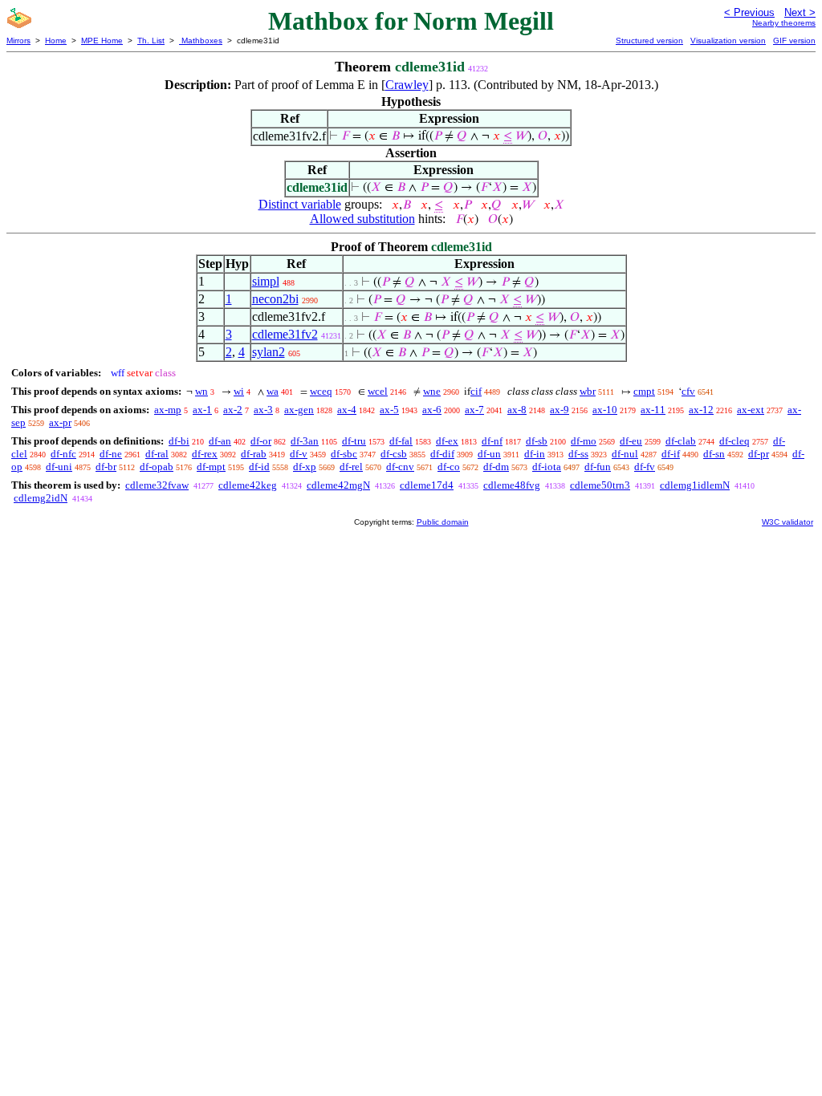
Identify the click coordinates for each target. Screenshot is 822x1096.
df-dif (442, 454)
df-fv (644, 467)
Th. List (151, 40)
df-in (534, 454)
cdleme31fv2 (285, 334)
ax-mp (167, 410)
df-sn (714, 454)
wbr (588, 391)
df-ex (447, 441)
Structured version (649, 40)
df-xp (304, 467)
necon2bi (275, 299)
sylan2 (268, 352)
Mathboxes (200, 40)
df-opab (156, 467)
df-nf (492, 441)
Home (56, 40)
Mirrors (18, 40)
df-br (106, 467)
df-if (670, 454)
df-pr (758, 454)
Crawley (407, 84)
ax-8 (517, 410)
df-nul (625, 454)
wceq (321, 391)
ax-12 (701, 410)
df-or (260, 441)
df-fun (597, 467)
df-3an (305, 441)
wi (239, 391)
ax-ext (750, 410)
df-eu (631, 441)
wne (432, 391)
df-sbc (344, 454)
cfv (688, 391)
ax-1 (202, 410)
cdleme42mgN (338, 485)
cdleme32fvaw (157, 485)
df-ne (111, 454)
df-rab (254, 454)
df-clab (680, 441)
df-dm (496, 467)
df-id (259, 467)
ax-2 (232, 410)
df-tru (354, 441)
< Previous (749, 12)
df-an (220, 441)
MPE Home (102, 40)
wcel (378, 391)
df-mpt (211, 467)
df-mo (583, 441)
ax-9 (559, 410)
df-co (448, 467)
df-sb (536, 441)
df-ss (578, 454)
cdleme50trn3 (600, 485)
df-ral (157, 454)
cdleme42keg (247, 485)
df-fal (401, 441)
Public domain (443, 522)
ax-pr (60, 422)
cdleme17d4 (427, 485)
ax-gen (299, 410)
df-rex (205, 454)
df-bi (179, 441)
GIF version (794, 40)
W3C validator (787, 522)
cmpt (644, 391)
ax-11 (653, 410)
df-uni (59, 467)
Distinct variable (299, 204)
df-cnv (400, 467)
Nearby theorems (784, 22)
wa (273, 391)
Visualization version (728, 40)
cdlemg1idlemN (695, 485)
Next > (800, 12)
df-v (298, 454)
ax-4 (346, 410)
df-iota (546, 467)
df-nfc (63, 454)
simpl (265, 281)
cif (476, 391)
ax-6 (432, 410)
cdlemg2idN (40, 498)
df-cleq (734, 441)
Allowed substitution (362, 218)
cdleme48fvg (511, 485)
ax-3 (263, 410)
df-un (489, 454)
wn (201, 391)
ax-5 (389, 410)
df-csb (393, 454)
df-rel (351, 467)
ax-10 (604, 410)
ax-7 (474, 410)
